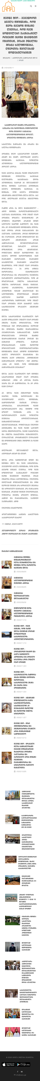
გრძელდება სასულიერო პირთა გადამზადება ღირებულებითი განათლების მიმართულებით (28, 842)
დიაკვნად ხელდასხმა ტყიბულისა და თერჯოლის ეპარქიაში (28, 1014)
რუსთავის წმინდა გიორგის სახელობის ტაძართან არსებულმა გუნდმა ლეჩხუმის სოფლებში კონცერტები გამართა (29, 926)
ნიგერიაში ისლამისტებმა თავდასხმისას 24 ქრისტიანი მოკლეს (29, 881)
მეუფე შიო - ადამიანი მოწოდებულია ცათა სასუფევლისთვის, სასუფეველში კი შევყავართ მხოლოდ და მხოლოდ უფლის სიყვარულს (24, 706)
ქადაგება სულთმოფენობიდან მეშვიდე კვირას (23, 580)
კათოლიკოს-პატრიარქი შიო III (24, 58)
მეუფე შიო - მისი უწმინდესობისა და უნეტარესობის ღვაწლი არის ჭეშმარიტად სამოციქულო (24, 729)
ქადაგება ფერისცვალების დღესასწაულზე (21, 596)
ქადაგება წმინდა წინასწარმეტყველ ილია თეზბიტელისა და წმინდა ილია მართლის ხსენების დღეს (25, 562)
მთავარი (6, 58)
